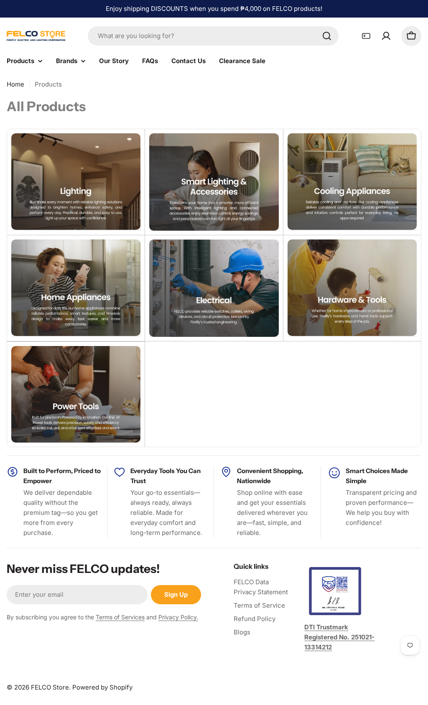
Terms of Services (120, 617)
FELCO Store (50, 687)
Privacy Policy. (178, 617)
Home (15, 84)
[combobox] (213, 36)
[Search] (327, 36)
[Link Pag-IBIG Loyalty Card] (366, 36)
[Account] (386, 36)
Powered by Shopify (102, 687)
